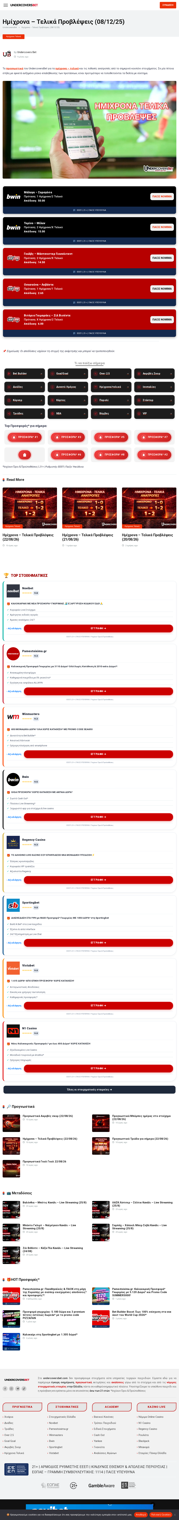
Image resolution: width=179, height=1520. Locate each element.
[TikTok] (24, 1388)
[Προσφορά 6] (68, 454)
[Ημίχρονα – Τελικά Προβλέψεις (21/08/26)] (89, 508)
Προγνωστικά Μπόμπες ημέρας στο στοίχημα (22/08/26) (141, 1117)
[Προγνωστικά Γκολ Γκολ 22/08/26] (11, 1176)
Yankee (98, 1441)
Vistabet (54, 1453)
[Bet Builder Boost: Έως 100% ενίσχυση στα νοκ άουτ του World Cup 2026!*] (101, 1326)
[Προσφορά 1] (24, 437)
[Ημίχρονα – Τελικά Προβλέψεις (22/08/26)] (30, 508)
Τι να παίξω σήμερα (89, 363)
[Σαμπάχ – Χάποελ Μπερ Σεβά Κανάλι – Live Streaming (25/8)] (101, 1240)
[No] (174, 1514)
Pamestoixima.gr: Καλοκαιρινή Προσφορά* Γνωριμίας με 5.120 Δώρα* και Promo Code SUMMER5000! (139, 1292)
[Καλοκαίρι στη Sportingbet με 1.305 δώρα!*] (11, 1349)
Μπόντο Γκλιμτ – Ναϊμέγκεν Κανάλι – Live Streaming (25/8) (49, 1227)
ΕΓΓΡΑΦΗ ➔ (98, 628)
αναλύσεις (117, 1382)
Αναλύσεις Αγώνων (105, 1453)
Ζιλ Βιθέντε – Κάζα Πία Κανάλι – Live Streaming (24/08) (53, 1249)
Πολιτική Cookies (161, 1514)
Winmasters (56, 1435)
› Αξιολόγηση (14, 628)
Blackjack (144, 1441)
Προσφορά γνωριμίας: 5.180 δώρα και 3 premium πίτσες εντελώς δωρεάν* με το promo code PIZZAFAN (54, 1315)
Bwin (52, 1441)
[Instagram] (11, 1388)
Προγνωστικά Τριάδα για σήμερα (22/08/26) (140, 1138)
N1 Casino (145, 1423)
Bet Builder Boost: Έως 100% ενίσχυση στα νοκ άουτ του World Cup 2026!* (141, 1313)
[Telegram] (17, 1388)
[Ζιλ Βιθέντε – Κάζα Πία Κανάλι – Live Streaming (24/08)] (11, 1263)
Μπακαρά (144, 1447)
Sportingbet (55, 1447)
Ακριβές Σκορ (12, 1447)
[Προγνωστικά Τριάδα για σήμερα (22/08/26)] (101, 1153)
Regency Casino (148, 1429)
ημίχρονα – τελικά (67, 68)
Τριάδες (9, 1429)
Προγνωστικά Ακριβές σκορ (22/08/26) (48, 1116)
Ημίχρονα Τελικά (13, 36)
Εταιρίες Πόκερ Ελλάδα (152, 1453)
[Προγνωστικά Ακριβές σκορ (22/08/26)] (11, 1131)
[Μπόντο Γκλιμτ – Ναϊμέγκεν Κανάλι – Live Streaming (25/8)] (11, 1240)
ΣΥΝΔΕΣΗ (168, 5)
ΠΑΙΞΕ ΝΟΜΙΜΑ (162, 196)
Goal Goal (10, 1441)
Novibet (53, 1423)
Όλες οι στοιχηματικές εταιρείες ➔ (89, 1089)
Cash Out (99, 1435)
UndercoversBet (10, 27)
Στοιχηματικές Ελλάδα (62, 1416)
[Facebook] (5, 1388)
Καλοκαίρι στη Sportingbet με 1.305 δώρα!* (50, 1334)
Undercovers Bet (26, 52)
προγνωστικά (14, 68)
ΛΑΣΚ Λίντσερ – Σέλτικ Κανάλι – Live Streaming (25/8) (142, 1204)
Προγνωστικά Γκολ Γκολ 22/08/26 (44, 1161)
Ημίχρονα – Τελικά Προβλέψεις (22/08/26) (50, 1138)
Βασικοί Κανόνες (104, 1416)
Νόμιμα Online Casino (151, 1416)
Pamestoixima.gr (58, 1429)
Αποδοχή (141, 1514)
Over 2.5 (9, 1435)
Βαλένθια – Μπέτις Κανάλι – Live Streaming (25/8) (55, 1202)
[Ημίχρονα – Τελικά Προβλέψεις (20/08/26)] (149, 508)
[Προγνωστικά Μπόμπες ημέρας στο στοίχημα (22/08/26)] (101, 1131)
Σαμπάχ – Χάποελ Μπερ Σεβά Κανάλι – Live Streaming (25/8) (139, 1227)
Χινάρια (8, 1416)
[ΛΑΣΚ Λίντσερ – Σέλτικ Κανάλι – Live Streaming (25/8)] (101, 1217)
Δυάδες (8, 1423)
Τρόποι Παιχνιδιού (105, 1423)
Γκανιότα (99, 1447)
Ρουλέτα (144, 1435)
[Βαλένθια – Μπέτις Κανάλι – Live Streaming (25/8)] (11, 1217)
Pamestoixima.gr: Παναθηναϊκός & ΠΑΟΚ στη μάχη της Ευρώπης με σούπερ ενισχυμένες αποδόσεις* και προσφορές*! (55, 1292)
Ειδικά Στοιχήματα (105, 1429)
